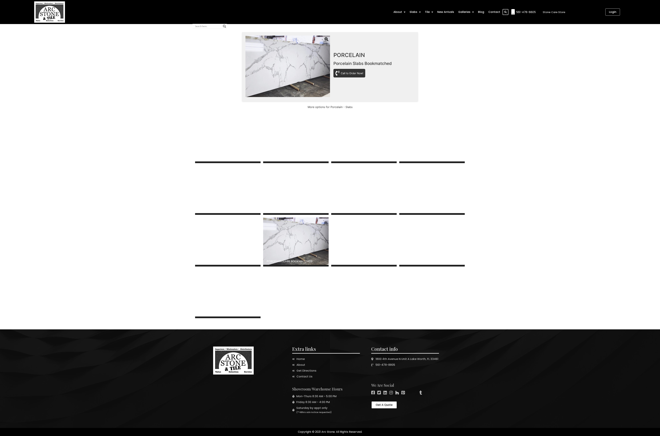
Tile (427, 12)
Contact (494, 12)
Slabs (413, 12)
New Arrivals (445, 12)
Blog (481, 12)
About (397, 12)
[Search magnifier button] (224, 26)
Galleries (464, 12)
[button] (554, 12)
